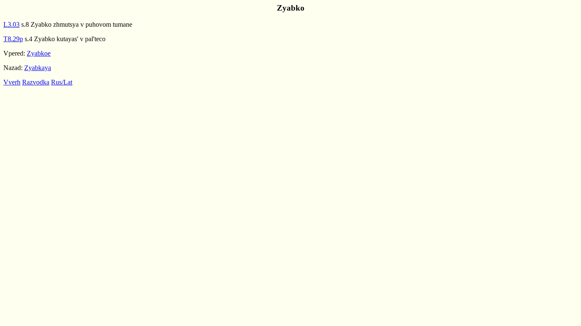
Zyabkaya (37, 67)
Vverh (11, 82)
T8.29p (13, 38)
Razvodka (35, 82)
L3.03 (11, 24)
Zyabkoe (39, 53)
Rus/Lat (61, 82)
